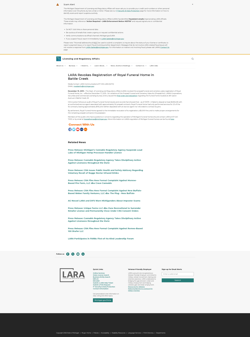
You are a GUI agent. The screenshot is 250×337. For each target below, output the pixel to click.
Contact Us (164, 47)
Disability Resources (118, 333)
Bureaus (72, 66)
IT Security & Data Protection (127, 11)
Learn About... (100, 66)
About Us (59, 66)
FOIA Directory (148, 333)
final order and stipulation (127, 96)
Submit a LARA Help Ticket (103, 283)
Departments (160, 333)
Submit (178, 280)
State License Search (101, 275)
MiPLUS (96, 279)
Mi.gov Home (86, 333)
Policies (96, 333)
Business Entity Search (101, 277)
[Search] (192, 59)
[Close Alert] (193, 4)
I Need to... (85, 66)
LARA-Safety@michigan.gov (112, 39)
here (172, 119)
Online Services (99, 273)
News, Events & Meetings (120, 66)
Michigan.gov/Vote (103, 300)
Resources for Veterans (136, 287)
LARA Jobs (154, 66)
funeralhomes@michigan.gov (95, 119)
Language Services (134, 333)
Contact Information (100, 289)
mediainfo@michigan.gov (84, 86)
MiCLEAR (96, 281)
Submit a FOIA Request (101, 285)
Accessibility (105, 333)
